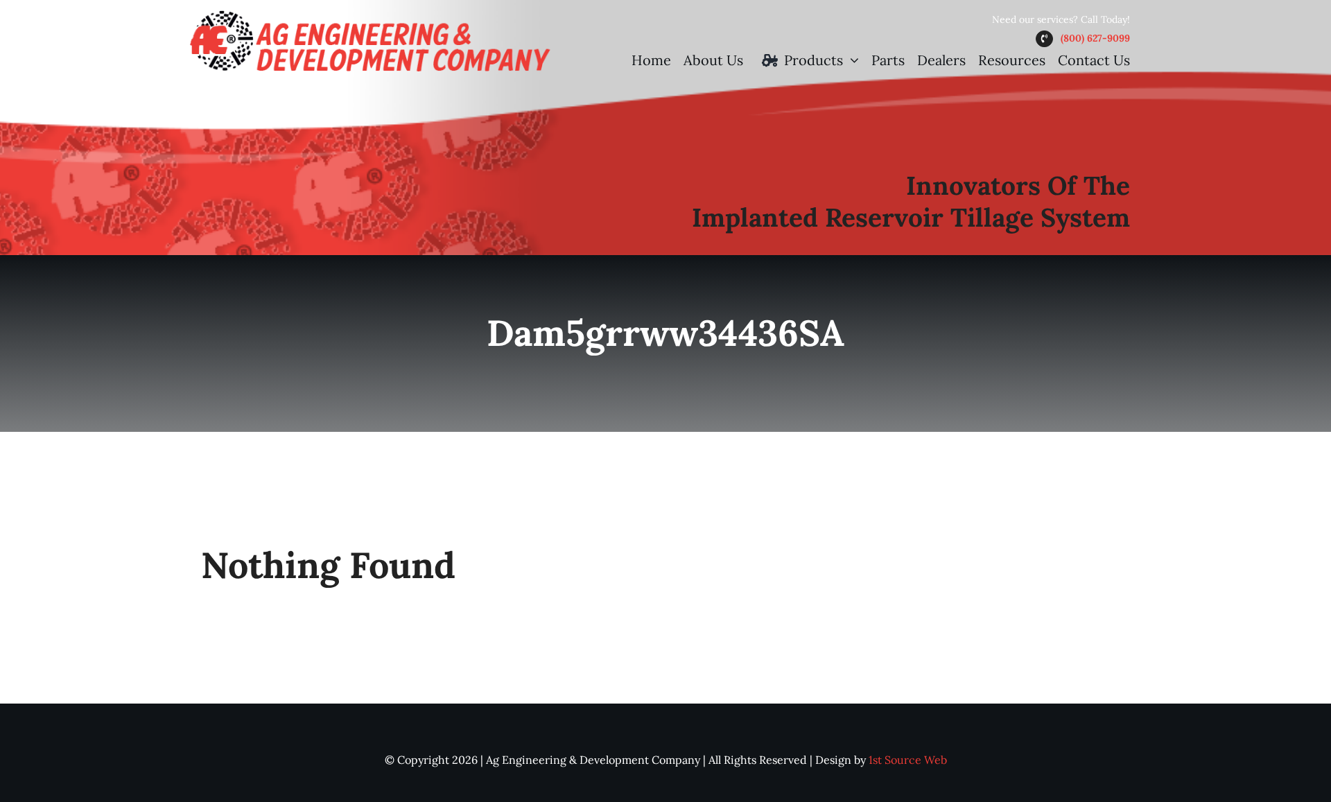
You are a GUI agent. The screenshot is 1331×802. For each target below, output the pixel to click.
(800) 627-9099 (1095, 38)
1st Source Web (908, 760)
